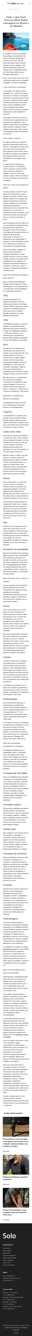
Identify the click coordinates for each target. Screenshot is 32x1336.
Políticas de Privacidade (9, 1258)
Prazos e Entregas (8, 1260)
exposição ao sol (15, 565)
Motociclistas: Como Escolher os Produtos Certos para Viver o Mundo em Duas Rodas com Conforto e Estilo (15, 1142)
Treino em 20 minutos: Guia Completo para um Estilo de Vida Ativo (14, 1212)
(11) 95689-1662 (10, 1276)
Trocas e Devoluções (9, 1265)
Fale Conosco (6, 1248)
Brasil (7, 83)
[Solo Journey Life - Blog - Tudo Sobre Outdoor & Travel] (16, 3)
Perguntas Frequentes (9, 1255)
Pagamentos (6, 1253)
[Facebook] (15, 1333)
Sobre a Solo (6, 1263)
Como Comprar (7, 1251)
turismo (18, 65)
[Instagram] (17, 1333)
